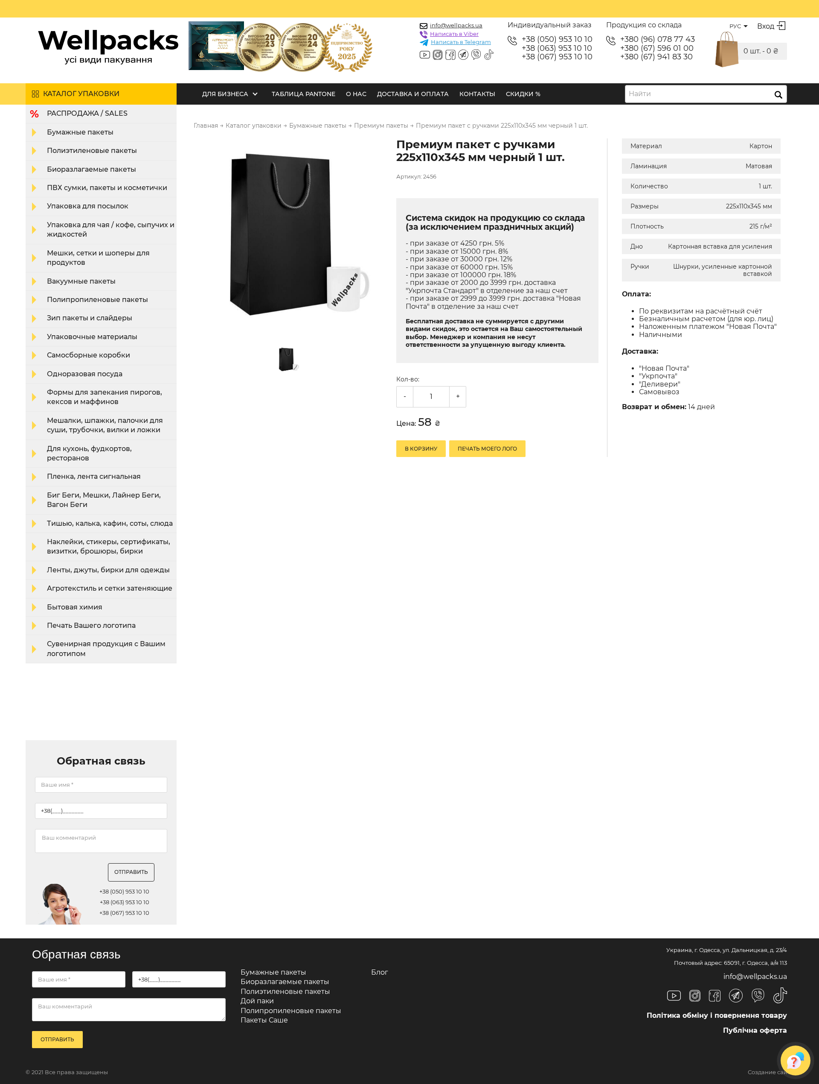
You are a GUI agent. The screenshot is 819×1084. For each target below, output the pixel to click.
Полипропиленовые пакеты (97, 300)
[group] (290, 235)
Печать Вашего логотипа (91, 625)
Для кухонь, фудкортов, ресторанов (89, 453)
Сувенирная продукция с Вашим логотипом (106, 648)
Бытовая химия (74, 607)
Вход (765, 26)
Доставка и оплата (413, 94)
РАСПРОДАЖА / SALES (87, 113)
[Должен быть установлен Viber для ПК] (476, 56)
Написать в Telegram (461, 41)
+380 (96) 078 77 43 (657, 39)
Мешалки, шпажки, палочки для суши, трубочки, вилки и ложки (105, 425)
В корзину (421, 448)
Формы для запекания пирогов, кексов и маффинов (104, 397)
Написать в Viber (454, 33)
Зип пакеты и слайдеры (89, 318)
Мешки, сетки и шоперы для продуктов (98, 258)
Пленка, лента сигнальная (94, 476)
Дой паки (257, 1001)
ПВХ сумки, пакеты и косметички (107, 188)
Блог (379, 972)
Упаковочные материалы (92, 337)
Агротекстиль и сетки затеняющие (109, 588)
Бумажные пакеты (80, 132)
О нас (356, 94)
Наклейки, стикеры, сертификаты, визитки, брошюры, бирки (108, 546)
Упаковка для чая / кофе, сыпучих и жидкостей (110, 229)
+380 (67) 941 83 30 (656, 57)
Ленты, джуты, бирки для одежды (108, 570)
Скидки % (523, 94)
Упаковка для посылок (87, 206)
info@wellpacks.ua (456, 25)
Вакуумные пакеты (81, 281)
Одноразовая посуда (84, 374)
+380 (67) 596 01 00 (657, 48)
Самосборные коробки (88, 355)
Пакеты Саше (264, 1020)
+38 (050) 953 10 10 (557, 39)
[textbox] (642, 94)
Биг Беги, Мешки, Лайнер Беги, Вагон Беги (104, 500)
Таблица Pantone (303, 94)
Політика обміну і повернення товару (717, 1015)
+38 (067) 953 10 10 (557, 57)
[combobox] (706, 94)
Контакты (477, 94)
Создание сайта (770, 1072)
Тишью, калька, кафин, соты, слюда (110, 523)
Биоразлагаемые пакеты (91, 169)
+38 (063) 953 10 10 (557, 48)
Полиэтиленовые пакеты (92, 150)
